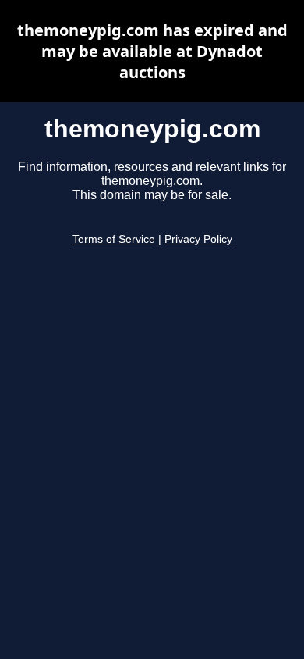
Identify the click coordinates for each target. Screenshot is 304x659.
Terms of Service (113, 239)
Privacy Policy (198, 239)
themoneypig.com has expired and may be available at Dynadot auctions (152, 51)
